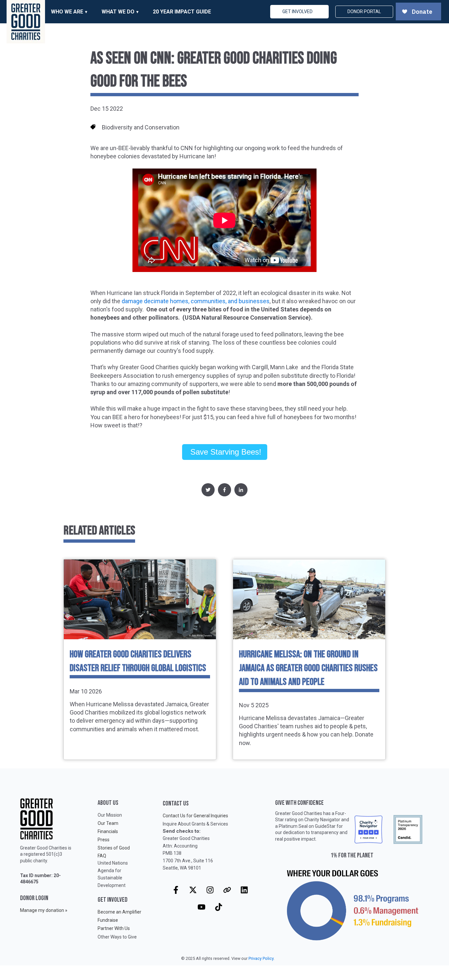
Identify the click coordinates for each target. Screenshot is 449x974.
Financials (108, 831)
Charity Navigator (322, 819)
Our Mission (110, 815)
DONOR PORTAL (364, 11)
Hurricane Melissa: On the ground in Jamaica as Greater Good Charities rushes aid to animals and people (308, 668)
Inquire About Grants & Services (195, 824)
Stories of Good (114, 847)
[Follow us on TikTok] (218, 907)
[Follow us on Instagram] (210, 889)
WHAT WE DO (118, 12)
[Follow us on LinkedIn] (244, 889)
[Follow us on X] (193, 889)
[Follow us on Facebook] (175, 889)
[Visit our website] (227, 889)
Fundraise (108, 920)
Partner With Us (114, 928)
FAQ (102, 855)
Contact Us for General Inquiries (195, 815)
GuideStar (325, 826)
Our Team (108, 823)
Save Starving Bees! (224, 451)
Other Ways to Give (117, 937)
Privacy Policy (260, 958)
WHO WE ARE (67, 12)
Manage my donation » (43, 910)
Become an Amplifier (119, 912)
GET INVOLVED (297, 11)
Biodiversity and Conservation (140, 127)
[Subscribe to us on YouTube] (201, 907)
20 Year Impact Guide (182, 12)
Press (103, 839)
